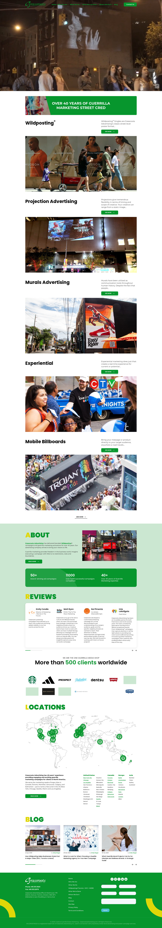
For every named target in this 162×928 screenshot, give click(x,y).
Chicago (86, 780)
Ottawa (109, 780)
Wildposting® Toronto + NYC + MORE (81, 888)
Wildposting (66, 543)
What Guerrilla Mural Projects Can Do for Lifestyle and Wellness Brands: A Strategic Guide (118, 858)
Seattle (98, 799)
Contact (71, 901)
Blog (70, 898)
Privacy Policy (73, 907)
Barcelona (121, 789)
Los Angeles (87, 782)
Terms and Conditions (75, 910)
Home (70, 878)
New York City (87, 778)
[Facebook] (112, 879)
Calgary (109, 792)
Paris (119, 792)
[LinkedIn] (122, 879)
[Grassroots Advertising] (35, 4)
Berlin (120, 778)
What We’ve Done (74, 891)
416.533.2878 (34, 889)
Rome (120, 782)
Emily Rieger (56, 853)
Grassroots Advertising (34, 543)
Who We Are (72, 882)
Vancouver (110, 797)
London (120, 797)
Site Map (71, 904)
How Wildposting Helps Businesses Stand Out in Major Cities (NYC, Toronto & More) (42, 857)
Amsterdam (122, 780)
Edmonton (110, 794)
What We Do (72, 885)
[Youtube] (125, 879)
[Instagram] (115, 879)
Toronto (110, 778)
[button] (84, 545)
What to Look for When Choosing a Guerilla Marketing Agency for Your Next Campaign (80, 857)
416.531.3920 (35, 887)
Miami (98, 806)
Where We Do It (73, 894)
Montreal (110, 782)
